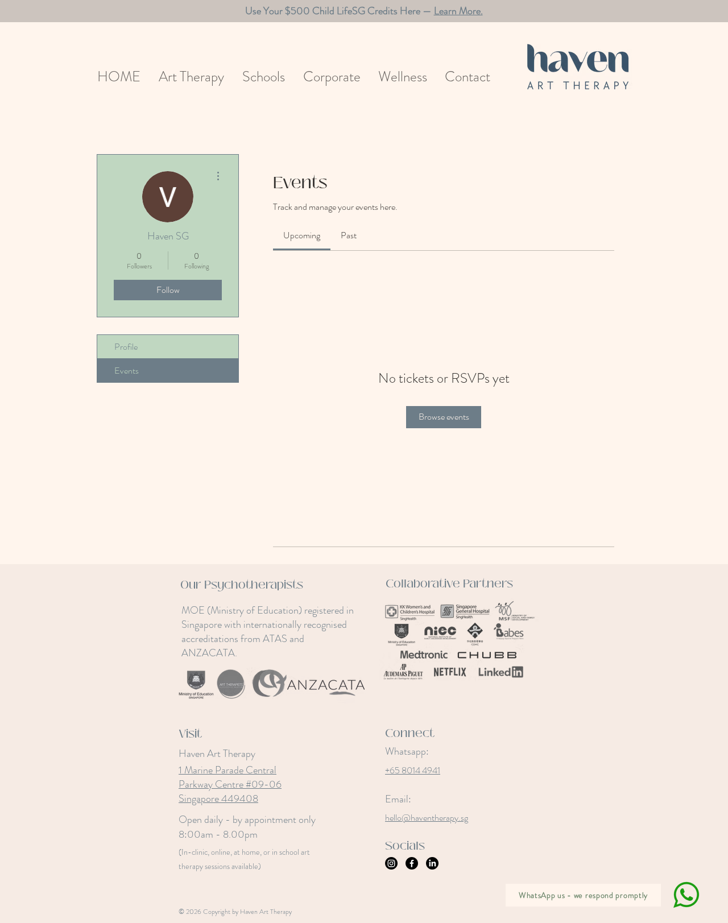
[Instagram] (391, 863)
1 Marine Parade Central (227, 770)
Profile (126, 346)
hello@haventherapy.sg (426, 817)
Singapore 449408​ (218, 798)
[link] (301, 235)
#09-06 (264, 784)
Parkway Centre (212, 784)
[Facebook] (412, 863)
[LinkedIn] (432, 863)
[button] (191, 77)
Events (126, 370)
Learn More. (458, 10)
